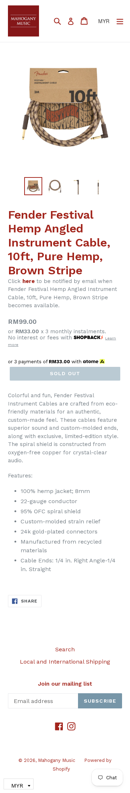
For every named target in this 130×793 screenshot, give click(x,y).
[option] (33, 186)
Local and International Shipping (65, 661)
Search (65, 649)
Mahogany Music (56, 760)
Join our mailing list (65, 684)
